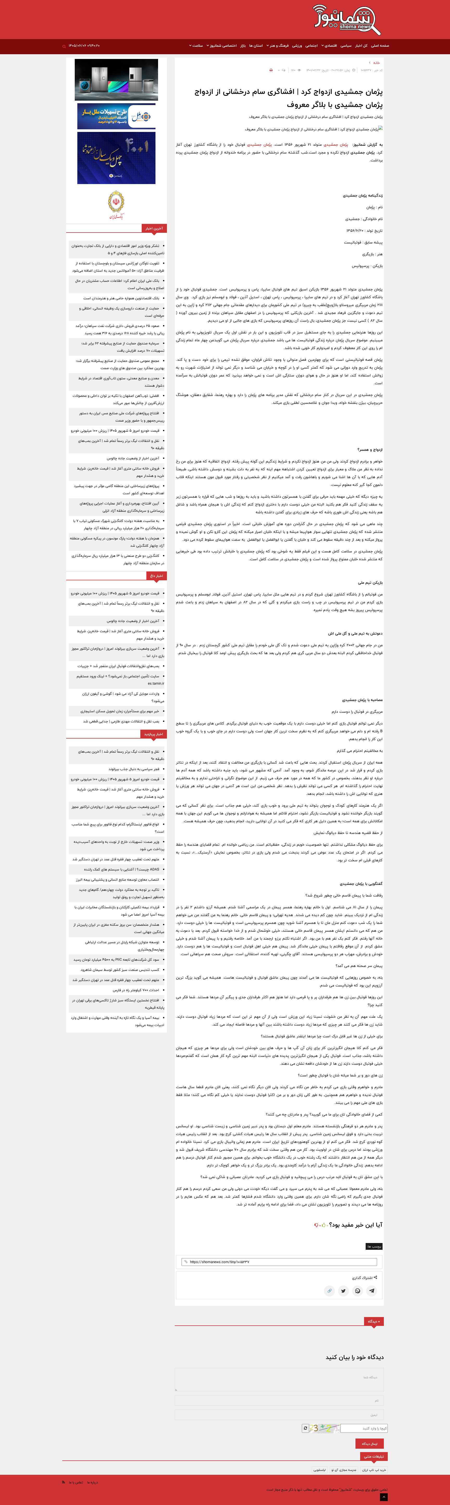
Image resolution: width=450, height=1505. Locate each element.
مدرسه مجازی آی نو (344, 1469)
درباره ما (92, 1482)
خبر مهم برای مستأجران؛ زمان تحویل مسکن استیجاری (119, 711)
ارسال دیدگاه (369, 1443)
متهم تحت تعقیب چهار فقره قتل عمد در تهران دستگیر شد (115, 859)
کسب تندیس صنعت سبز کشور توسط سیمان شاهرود (119, 970)
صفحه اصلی (380, 45)
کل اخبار (361, 45)
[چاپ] (270, 70)
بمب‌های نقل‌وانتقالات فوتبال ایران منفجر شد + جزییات (118, 666)
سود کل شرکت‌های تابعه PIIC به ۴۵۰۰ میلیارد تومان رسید (116, 959)
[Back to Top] (384, 1497)
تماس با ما (76, 1482)
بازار (243, 45)
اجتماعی (311, 45)
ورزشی (297, 45)
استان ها (256, 45)
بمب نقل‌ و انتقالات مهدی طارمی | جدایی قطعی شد (121, 721)
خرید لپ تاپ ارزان (374, 1469)
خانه (376, 63)
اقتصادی (330, 45)
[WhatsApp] (357, 1290)
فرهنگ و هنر (279, 45)
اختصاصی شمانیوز (223, 45)
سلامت (197, 45)
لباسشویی (320, 1469)
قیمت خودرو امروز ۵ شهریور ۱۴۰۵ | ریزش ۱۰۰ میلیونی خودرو (115, 431)
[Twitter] (343, 1290)
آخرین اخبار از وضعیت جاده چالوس (133, 458)
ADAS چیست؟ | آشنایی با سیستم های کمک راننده (121, 869)
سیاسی (346, 45)
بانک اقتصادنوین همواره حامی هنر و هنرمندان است (121, 298)
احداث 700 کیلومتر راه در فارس (136, 990)
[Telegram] (371, 1290)
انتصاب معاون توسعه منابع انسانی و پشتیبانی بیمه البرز (117, 879)
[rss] (63, 1482)
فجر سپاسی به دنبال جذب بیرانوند (134, 769)
